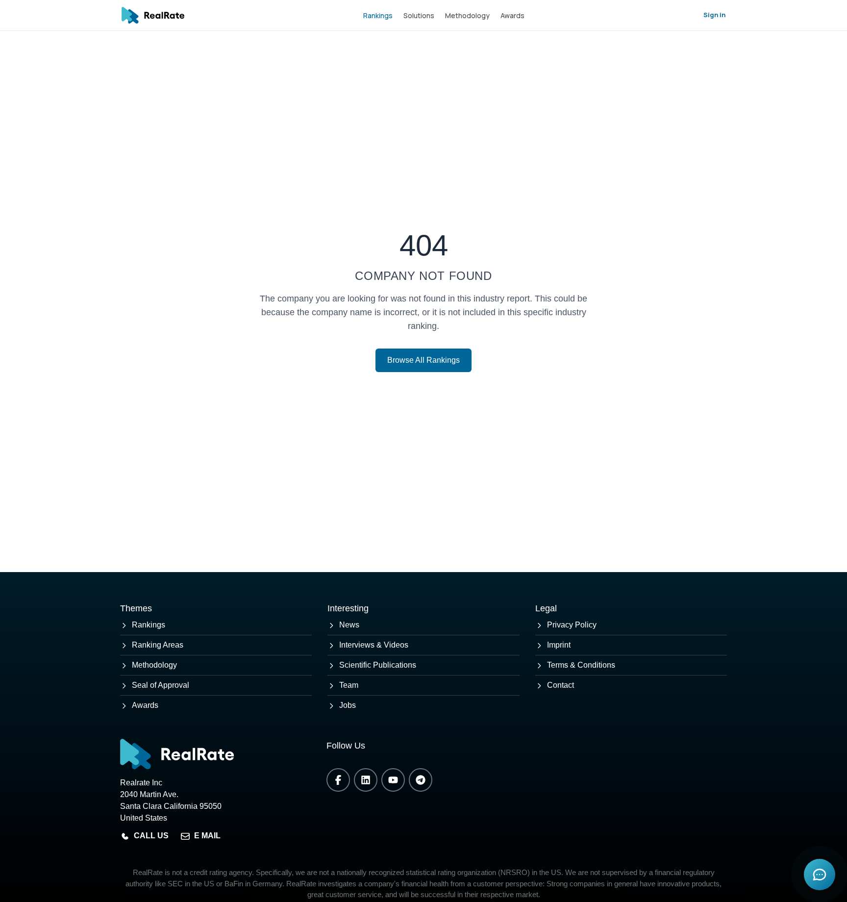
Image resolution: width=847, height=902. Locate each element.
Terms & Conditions (581, 665)
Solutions (418, 15)
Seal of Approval (160, 685)
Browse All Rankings (423, 360)
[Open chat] (819, 874)
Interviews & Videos (373, 645)
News (349, 625)
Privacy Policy (572, 625)
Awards (512, 15)
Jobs (347, 705)
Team (348, 685)
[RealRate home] (153, 15)
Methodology (467, 15)
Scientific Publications (377, 665)
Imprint (559, 645)
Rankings (378, 15)
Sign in (714, 14)
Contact (560, 685)
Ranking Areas (157, 645)
